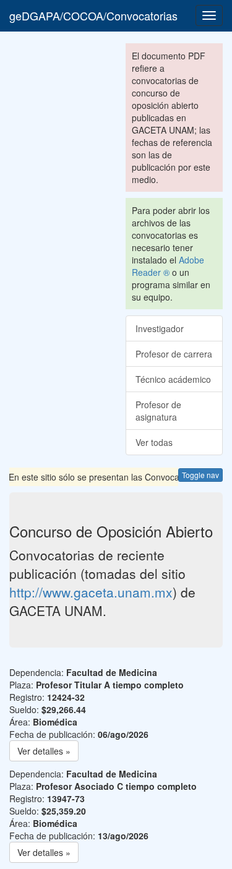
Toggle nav (200, 474)
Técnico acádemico (173, 379)
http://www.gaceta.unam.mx (91, 592)
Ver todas (154, 442)
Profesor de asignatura (158, 410)
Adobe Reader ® (168, 266)
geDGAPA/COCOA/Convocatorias (93, 15)
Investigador (159, 328)
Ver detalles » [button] (44, 751)
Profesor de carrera (173, 354)
